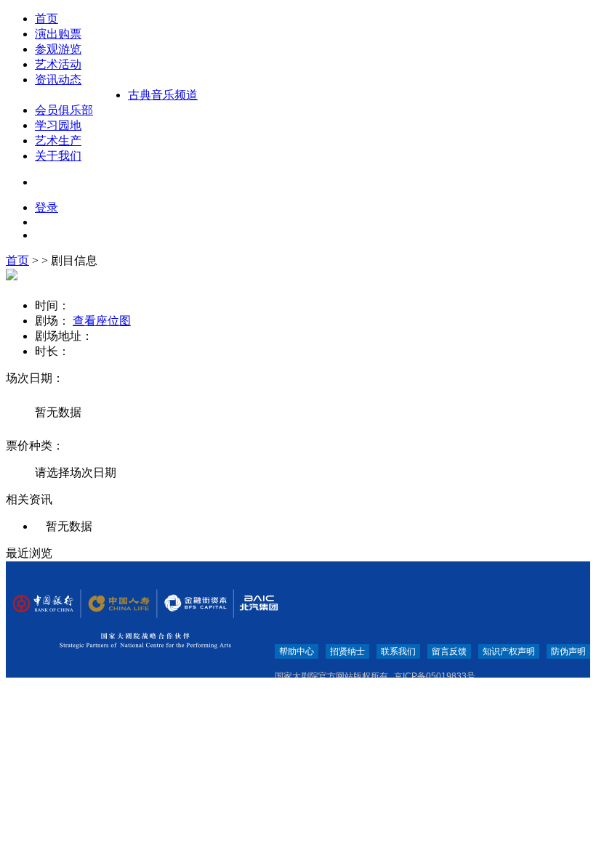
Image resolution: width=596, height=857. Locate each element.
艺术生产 (58, 140)
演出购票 (58, 34)
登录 (46, 207)
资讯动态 (58, 79)
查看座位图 (102, 320)
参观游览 (58, 49)
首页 (46, 18)
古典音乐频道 (163, 95)
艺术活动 (58, 64)
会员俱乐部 (64, 110)
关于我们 (58, 156)
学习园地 (58, 125)
